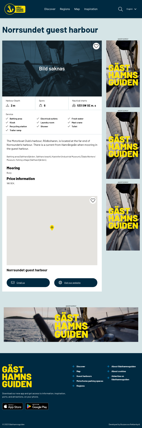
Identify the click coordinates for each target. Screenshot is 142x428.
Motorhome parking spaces (90, 381)
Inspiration (90, 9)
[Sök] (120, 9)
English (130, 9)
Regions (65, 9)
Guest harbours (84, 376)
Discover (49, 9)
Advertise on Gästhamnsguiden (120, 378)
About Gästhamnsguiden (123, 366)
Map (77, 9)
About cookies (118, 371)
